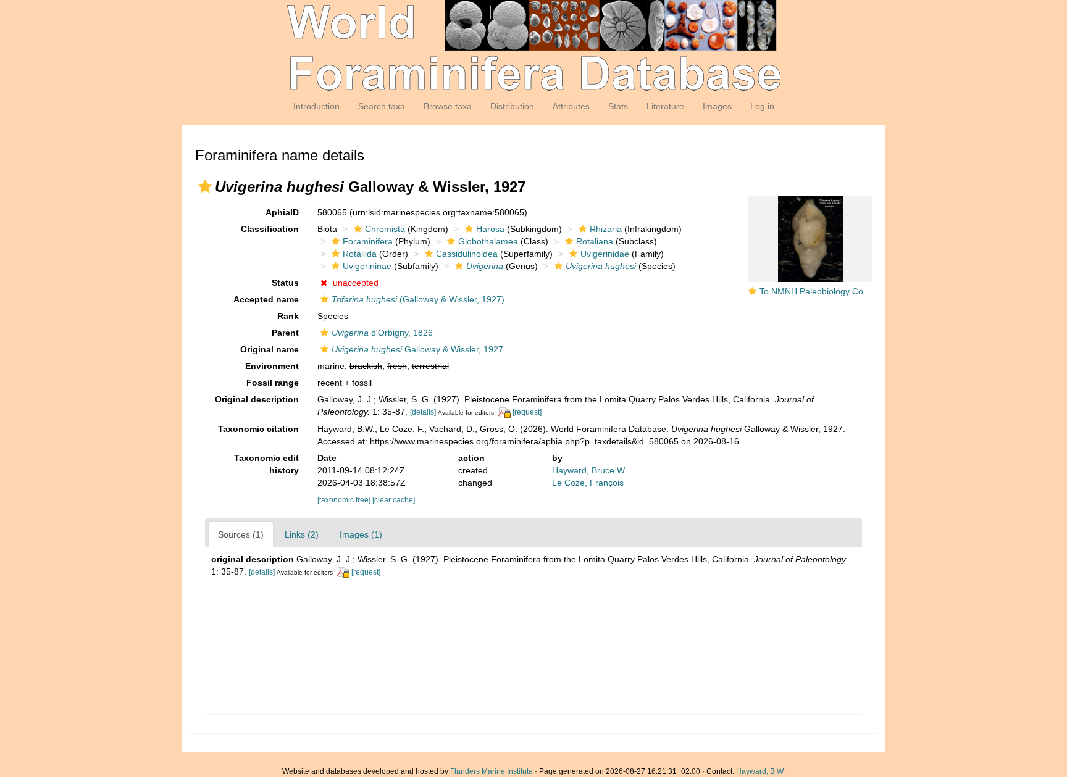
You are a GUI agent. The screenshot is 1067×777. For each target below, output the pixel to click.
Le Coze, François (588, 483)
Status (285, 283)
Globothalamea (488, 241)
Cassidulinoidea (467, 254)
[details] (423, 412)
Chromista (385, 229)
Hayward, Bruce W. (589, 470)
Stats (618, 106)
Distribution (512, 106)
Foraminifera (368, 241)
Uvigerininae (367, 266)
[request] (527, 412)
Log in (762, 106)
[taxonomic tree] (344, 500)
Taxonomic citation (258, 429)
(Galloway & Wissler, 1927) (418, 299)
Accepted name (266, 299)
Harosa (490, 229)
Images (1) (361, 534)
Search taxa (381, 106)
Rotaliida (360, 254)
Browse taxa (448, 106)
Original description (257, 399)
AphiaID (282, 212)
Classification (270, 229)
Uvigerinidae (604, 254)
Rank (288, 316)
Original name (269, 349)
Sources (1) (241, 534)
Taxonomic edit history (266, 464)
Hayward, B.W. (760, 771)
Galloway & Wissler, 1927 (417, 349)
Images (717, 106)
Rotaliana (594, 241)
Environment (272, 366)
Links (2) (302, 534)
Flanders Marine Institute (491, 771)
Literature (665, 106)
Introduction (316, 106)
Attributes (571, 106)
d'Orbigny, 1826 (382, 333)
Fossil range (272, 383)
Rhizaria (606, 229)
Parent (285, 333)
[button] (205, 186)
